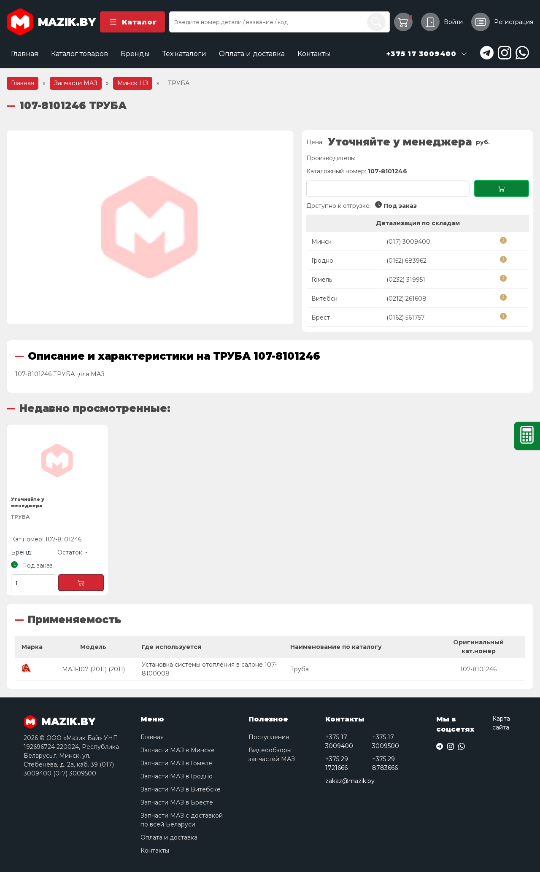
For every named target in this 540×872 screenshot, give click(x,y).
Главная (24, 54)
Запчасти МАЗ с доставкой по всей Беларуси (181, 820)
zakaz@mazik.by (350, 781)
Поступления (268, 737)
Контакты (313, 54)
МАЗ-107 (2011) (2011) (93, 669)
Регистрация (513, 22)
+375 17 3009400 (339, 741)
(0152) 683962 (406, 260)
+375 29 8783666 (385, 763)
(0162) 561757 (405, 317)
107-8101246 (478, 669)
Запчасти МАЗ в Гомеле (176, 763)
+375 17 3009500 (385, 741)
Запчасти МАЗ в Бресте (176, 802)
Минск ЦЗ (132, 83)
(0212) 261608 (406, 298)
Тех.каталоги (184, 54)
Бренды (135, 54)
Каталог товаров (79, 54)
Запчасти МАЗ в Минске (177, 750)
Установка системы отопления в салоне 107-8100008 (209, 669)
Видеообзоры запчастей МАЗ (271, 754)
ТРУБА (20, 517)
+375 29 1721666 (336, 763)
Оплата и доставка (252, 54)
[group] (150, 227)
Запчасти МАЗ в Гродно (176, 776)
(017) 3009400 (408, 241)
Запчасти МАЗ (75, 83)
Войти (453, 22)
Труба (299, 669)
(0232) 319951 (405, 279)
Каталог (139, 22)
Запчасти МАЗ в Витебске (180, 789)
